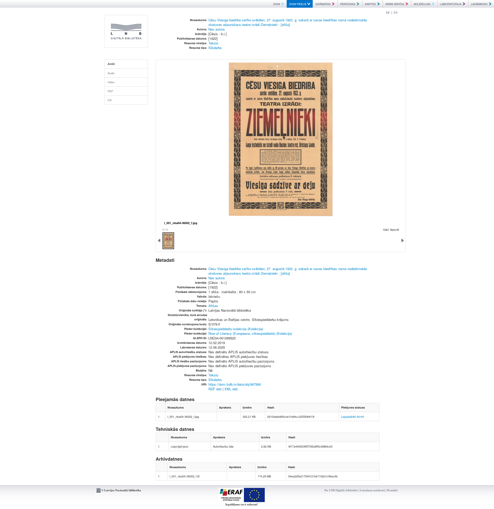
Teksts (213, 43)
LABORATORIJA (450, 4)
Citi (109, 100)
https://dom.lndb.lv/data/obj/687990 (234, 384)
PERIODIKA (347, 4)
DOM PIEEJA (297, 4)
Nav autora (216, 29)
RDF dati (215, 388)
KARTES (370, 4)
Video (111, 82)
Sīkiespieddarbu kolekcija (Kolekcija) (235, 328)
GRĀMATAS (323, 4)
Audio (111, 73)
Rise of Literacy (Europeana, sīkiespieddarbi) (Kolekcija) (250, 333)
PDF (110, 91)
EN (396, 12)
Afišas (213, 305)
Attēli (111, 64)
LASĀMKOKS (479, 4)
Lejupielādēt (348, 416)
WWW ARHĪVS (394, 4)
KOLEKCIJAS (422, 4)
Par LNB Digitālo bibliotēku (341, 490)
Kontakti (392, 490)
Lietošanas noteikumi (372, 490)
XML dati (231, 388)
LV (388, 12)
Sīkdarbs (215, 47)
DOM (276, 4)
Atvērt (360, 416)
